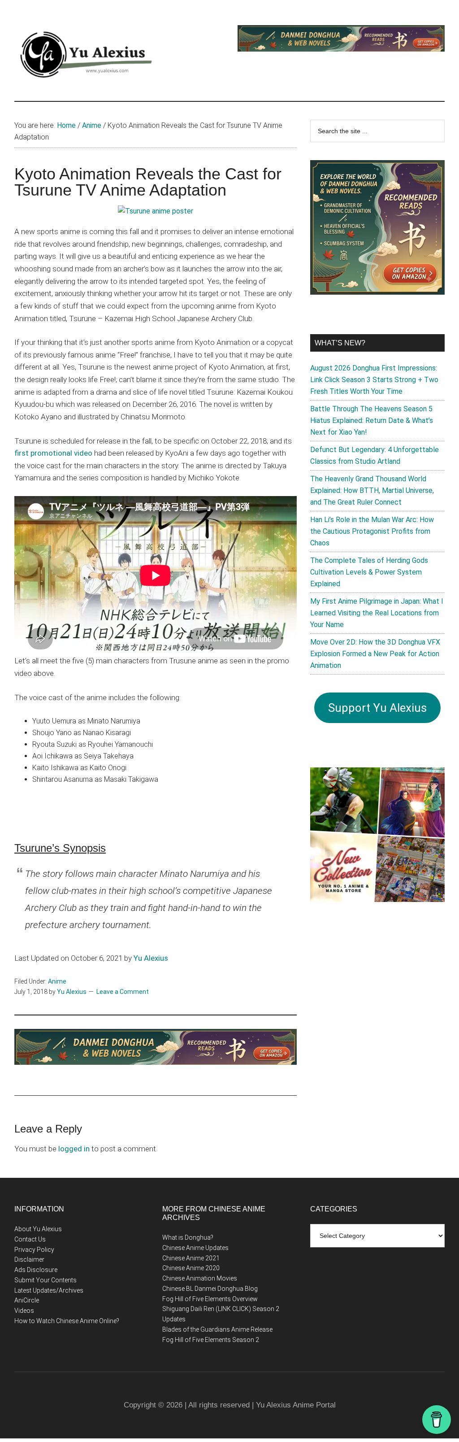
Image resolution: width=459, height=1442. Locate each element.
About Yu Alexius (38, 1229)
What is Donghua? (187, 1237)
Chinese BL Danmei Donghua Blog (210, 1288)
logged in (74, 1148)
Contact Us (30, 1239)
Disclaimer (29, 1259)
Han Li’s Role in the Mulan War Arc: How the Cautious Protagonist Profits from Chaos (372, 531)
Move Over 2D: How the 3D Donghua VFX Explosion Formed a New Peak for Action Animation (375, 654)
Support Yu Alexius (377, 707)
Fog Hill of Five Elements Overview (210, 1299)
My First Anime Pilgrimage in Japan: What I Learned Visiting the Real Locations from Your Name (376, 613)
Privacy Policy (34, 1249)
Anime (57, 981)
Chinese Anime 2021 (191, 1258)
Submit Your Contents (45, 1280)
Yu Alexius (151, 958)
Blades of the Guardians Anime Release (217, 1329)
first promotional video (53, 453)
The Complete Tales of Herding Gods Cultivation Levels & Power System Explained (369, 572)
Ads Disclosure (35, 1269)
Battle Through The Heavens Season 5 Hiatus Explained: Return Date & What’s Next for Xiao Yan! (371, 420)
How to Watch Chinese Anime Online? (66, 1320)
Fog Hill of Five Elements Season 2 (210, 1339)
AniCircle (26, 1300)
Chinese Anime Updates (195, 1247)
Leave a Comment (122, 991)
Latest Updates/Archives (48, 1290)
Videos (24, 1310)
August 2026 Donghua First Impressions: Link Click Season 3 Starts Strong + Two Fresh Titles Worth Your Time (374, 380)
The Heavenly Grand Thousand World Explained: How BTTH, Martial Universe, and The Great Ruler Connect (372, 490)
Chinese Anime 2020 (191, 1268)
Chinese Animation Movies (199, 1278)
